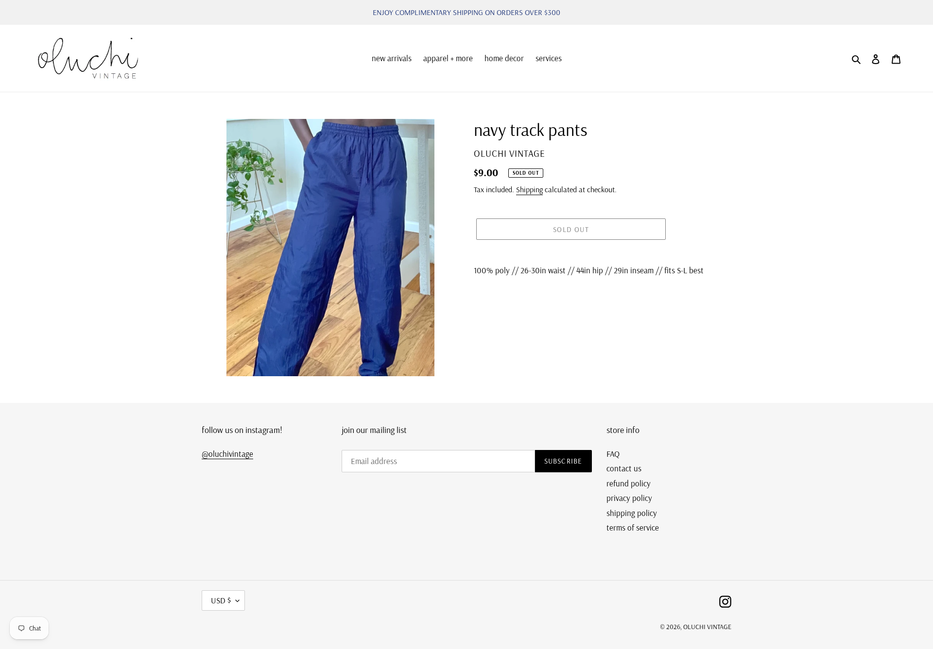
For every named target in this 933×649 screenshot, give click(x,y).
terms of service (632, 527)
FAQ (613, 454)
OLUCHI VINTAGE (707, 626)
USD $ (221, 600)
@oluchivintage (227, 454)
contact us (623, 468)
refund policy (628, 483)
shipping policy (631, 513)
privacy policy (629, 498)
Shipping (529, 189)
